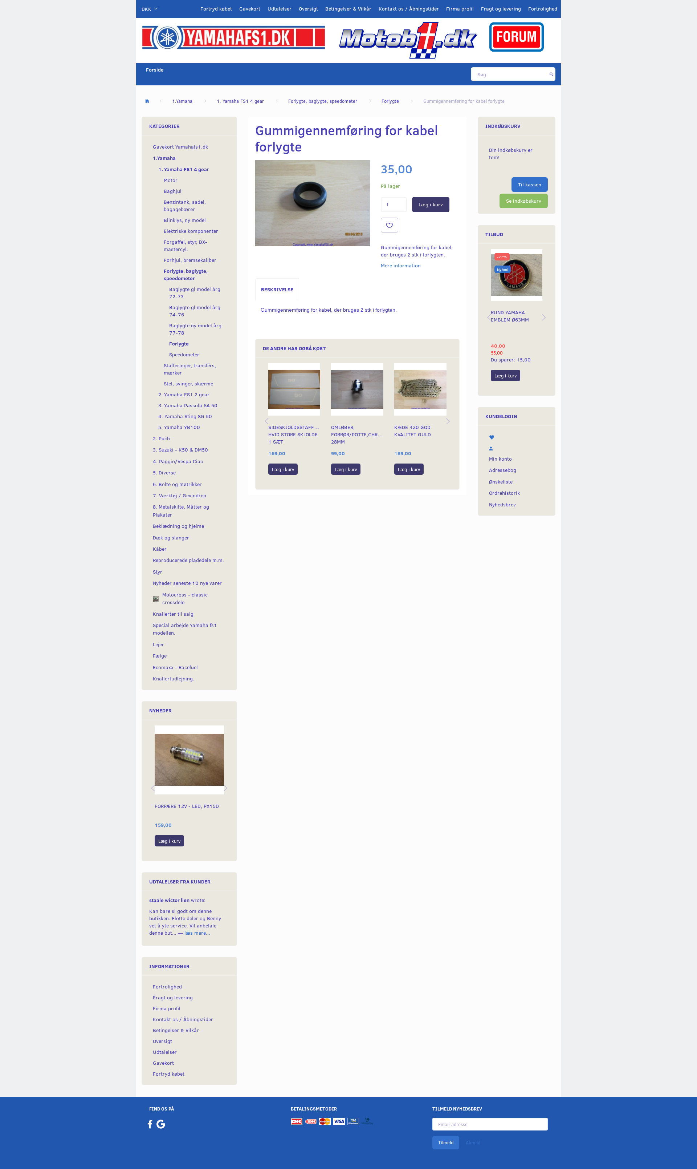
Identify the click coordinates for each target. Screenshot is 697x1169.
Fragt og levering (501, 8)
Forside (155, 69)
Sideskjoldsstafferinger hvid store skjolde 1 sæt (294, 434)
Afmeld (473, 1142)
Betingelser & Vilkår (348, 8)
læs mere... (197, 932)
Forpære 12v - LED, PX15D (187, 805)
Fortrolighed (542, 8)
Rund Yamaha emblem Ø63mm (510, 316)
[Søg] (552, 74)
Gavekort (249, 8)
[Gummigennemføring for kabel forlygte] (312, 203)
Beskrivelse (277, 289)
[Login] (516, 447)
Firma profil (460, 8)
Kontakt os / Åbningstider (409, 8)
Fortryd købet (216, 8)
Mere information (401, 265)
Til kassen (529, 184)
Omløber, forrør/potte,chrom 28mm (357, 434)
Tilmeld (445, 1142)
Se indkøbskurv (523, 200)
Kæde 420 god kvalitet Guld (412, 431)
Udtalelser (280, 8)
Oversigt (308, 8)
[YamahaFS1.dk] (233, 37)
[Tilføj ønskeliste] (389, 225)
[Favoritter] (516, 436)
